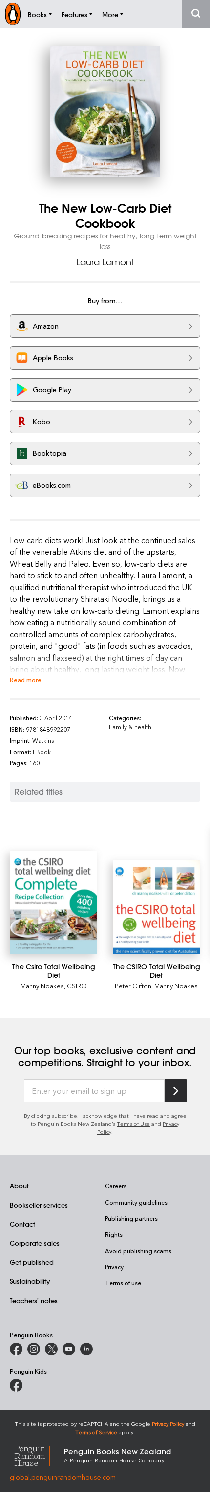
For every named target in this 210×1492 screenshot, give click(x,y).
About (19, 1186)
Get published (32, 1262)
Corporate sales (35, 1243)
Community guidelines (136, 1202)
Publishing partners (131, 1218)
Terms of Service (96, 1432)
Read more (26, 679)
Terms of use (123, 1283)
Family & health (130, 726)
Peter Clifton (133, 985)
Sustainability (30, 1281)
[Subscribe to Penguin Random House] (176, 1090)
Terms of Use (133, 1123)
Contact (22, 1224)
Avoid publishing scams (138, 1250)
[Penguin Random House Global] (37, 1454)
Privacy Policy (168, 1424)
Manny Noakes (42, 985)
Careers (115, 1186)
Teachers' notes (34, 1300)
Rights (114, 1234)
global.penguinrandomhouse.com (63, 1477)
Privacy (114, 1266)
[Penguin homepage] (13, 14)
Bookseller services (39, 1205)
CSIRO (77, 985)
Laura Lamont (105, 262)
